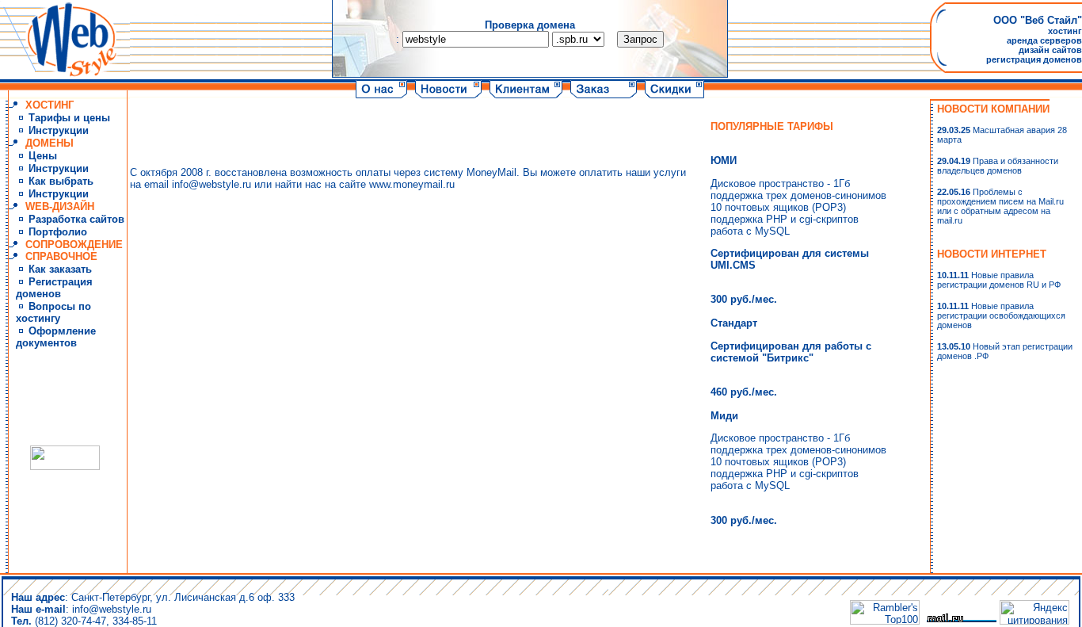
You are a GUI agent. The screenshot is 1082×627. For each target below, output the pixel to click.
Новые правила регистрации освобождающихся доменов (1001, 315)
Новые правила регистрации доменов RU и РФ (999, 279)
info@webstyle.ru (211, 184)
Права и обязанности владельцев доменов (997, 165)
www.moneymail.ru (412, 184)
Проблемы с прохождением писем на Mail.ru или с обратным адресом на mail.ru (1000, 206)
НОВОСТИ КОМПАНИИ (993, 109)
